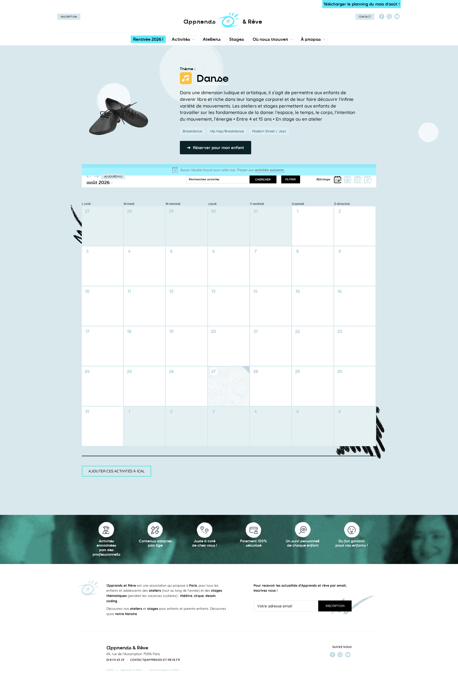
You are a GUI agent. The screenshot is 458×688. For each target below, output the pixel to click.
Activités (181, 39)
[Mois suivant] (96, 176)
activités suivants (270, 169)
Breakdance (192, 131)
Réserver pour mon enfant (215, 147)
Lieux (271, 70)
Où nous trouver (270, 39)
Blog (305, 70)
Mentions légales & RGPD (164, 670)
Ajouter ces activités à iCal (116, 471)
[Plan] (367, 179)
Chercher (263, 179)
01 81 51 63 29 (115, 659)
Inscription (69, 16)
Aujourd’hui (113, 176)
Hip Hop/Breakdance (227, 131)
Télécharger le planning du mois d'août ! (361, 3)
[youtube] (397, 16)
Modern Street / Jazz (269, 131)
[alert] (229, 170)
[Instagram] (389, 16)
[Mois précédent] (89, 176)
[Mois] (337, 179)
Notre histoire (312, 61)
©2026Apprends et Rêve (124, 670)
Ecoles (272, 61)
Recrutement (312, 80)
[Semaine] (357, 179)
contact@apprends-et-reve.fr (155, 659)
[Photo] (347, 179)
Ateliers (212, 39)
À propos (311, 39)
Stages (236, 39)
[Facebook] (381, 16)
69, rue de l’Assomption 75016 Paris (133, 654)
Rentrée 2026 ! (148, 39)
